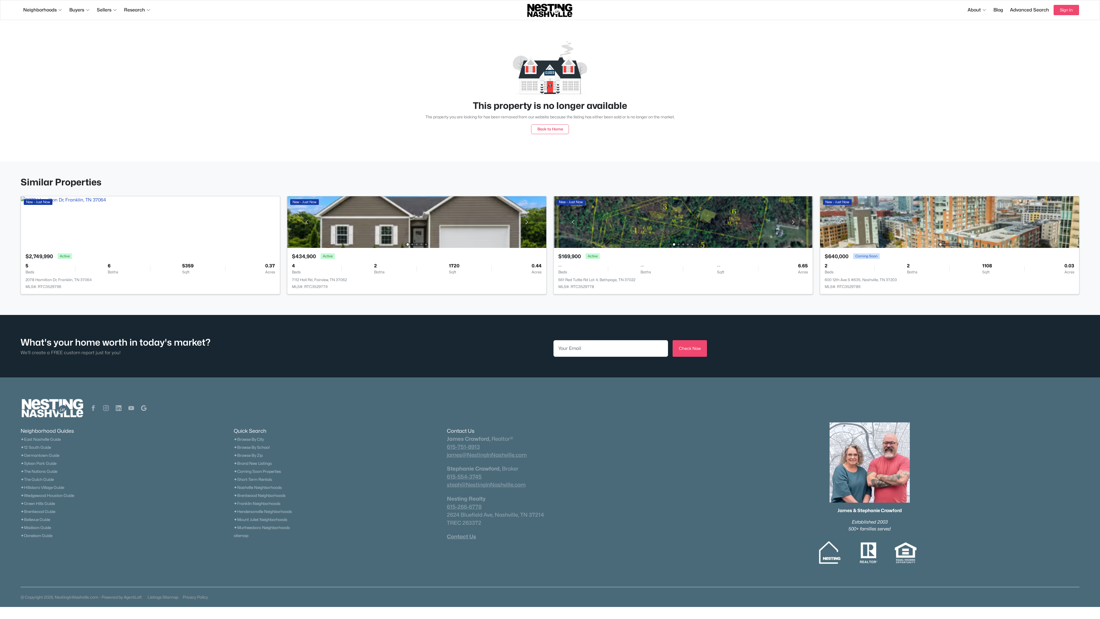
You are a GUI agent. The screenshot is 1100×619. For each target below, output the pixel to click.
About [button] (974, 10)
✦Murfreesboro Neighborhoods (262, 527)
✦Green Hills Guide (38, 503)
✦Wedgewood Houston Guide (47, 495)
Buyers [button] (76, 10)
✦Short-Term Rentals (253, 479)
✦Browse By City (249, 439)
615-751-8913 (463, 447)
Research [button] (134, 10)
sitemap (241, 535)
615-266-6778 (464, 507)
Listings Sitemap (163, 597)
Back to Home (550, 129)
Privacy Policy (195, 597)
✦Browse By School (252, 447)
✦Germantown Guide (40, 455)
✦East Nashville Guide (41, 439)
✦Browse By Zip (248, 455)
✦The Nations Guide (39, 471)
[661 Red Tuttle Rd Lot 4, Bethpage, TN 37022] (683, 221)
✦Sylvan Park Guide (38, 463)
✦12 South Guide (36, 447)
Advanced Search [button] (1029, 10)
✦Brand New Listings (253, 463)
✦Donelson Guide (36, 535)
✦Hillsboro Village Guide (42, 487)
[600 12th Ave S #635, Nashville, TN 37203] (949, 221)
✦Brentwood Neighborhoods (260, 495)
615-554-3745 (464, 476)
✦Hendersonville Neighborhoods (263, 511)
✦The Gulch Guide (37, 479)
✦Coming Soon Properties (257, 471)
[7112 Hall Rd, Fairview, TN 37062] (416, 221)
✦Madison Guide (36, 527)
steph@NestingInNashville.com (486, 484)
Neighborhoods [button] (40, 10)
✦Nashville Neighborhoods (258, 487)
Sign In (1066, 9)
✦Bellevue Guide (35, 519)
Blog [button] (998, 10)
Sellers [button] (104, 10)
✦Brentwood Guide (38, 511)
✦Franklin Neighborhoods (257, 503)
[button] (93, 408)
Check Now (690, 348)
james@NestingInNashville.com (487, 455)
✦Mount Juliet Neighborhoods (260, 519)
